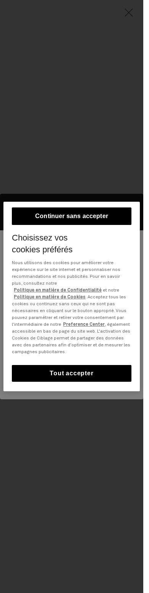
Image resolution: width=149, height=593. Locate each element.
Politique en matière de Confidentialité (58, 290)
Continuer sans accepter (71, 216)
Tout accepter (71, 373)
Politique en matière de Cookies (50, 297)
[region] (71, 296)
